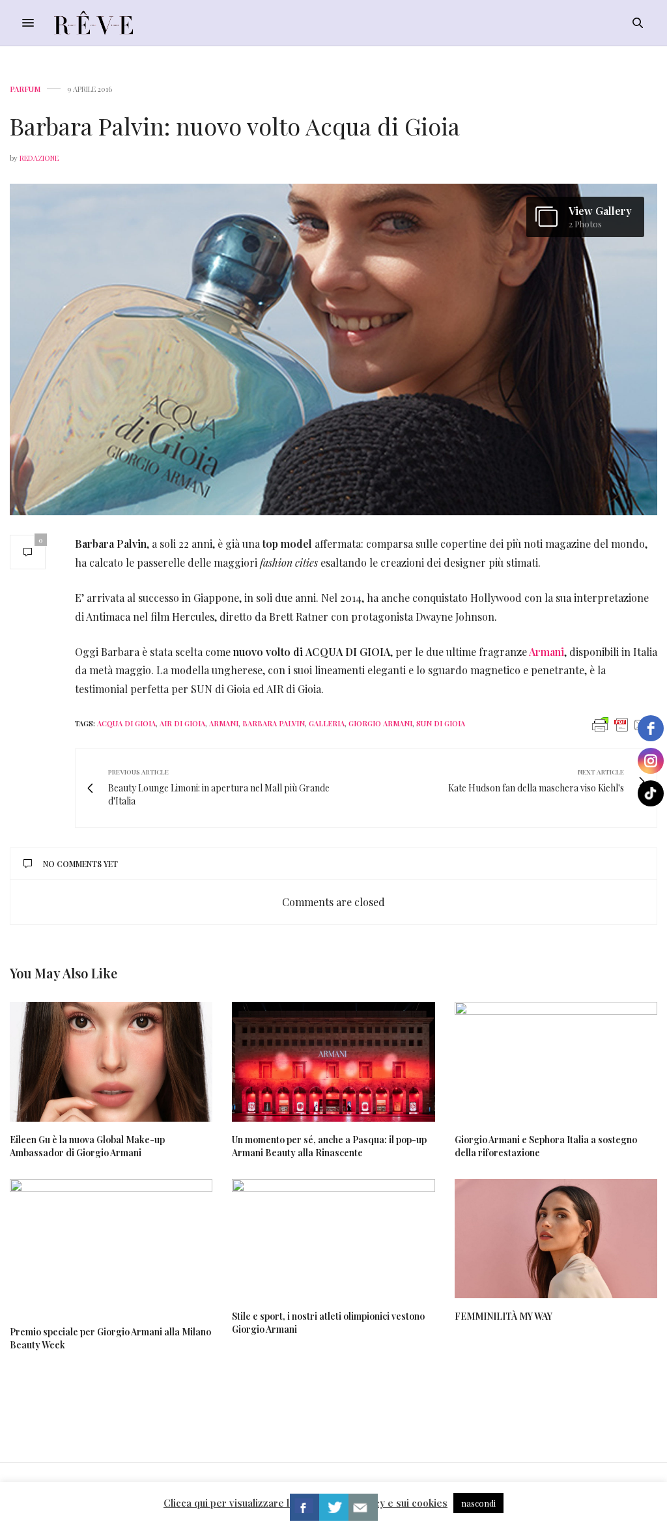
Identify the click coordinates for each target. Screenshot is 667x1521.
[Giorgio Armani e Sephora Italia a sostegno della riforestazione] (556, 1061)
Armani (546, 652)
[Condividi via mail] (363, 1507)
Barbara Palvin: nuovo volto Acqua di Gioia (235, 125)
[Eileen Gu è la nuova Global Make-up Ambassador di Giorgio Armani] (111, 1061)
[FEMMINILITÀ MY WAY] (556, 1238)
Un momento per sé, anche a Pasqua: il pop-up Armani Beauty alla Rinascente (329, 1146)
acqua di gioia (126, 723)
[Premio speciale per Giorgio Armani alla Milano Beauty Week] (111, 1247)
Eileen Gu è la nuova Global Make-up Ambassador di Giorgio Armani (87, 1146)
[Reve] (93, 23)
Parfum (25, 88)
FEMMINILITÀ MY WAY (503, 1316)
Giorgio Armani (380, 723)
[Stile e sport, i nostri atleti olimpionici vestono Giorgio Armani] (333, 1238)
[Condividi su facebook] (304, 1507)
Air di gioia (182, 723)
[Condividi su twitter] (333, 1507)
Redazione (39, 158)
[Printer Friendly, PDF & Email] (621, 724)
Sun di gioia (440, 723)
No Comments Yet (80, 864)
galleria (327, 723)
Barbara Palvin (273, 723)
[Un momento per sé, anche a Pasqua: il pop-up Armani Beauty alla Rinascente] (333, 1061)
